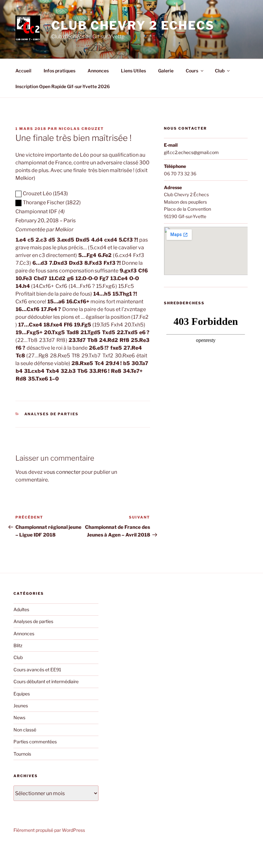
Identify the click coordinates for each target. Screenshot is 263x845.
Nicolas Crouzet (81, 128)
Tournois (22, 754)
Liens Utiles (133, 70)
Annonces (98, 70)
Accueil (23, 70)
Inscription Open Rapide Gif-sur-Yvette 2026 (62, 86)
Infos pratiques (59, 70)
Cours (192, 70)
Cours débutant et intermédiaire (46, 681)
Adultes (21, 609)
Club (220, 70)
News (19, 717)
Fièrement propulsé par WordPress (49, 830)
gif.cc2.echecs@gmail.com (191, 152)
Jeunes (20, 705)
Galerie (166, 70)
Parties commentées (35, 741)
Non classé (24, 729)
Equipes (21, 693)
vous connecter (62, 472)
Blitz (17, 645)
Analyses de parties (51, 414)
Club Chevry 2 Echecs (133, 25)
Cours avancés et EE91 (37, 669)
